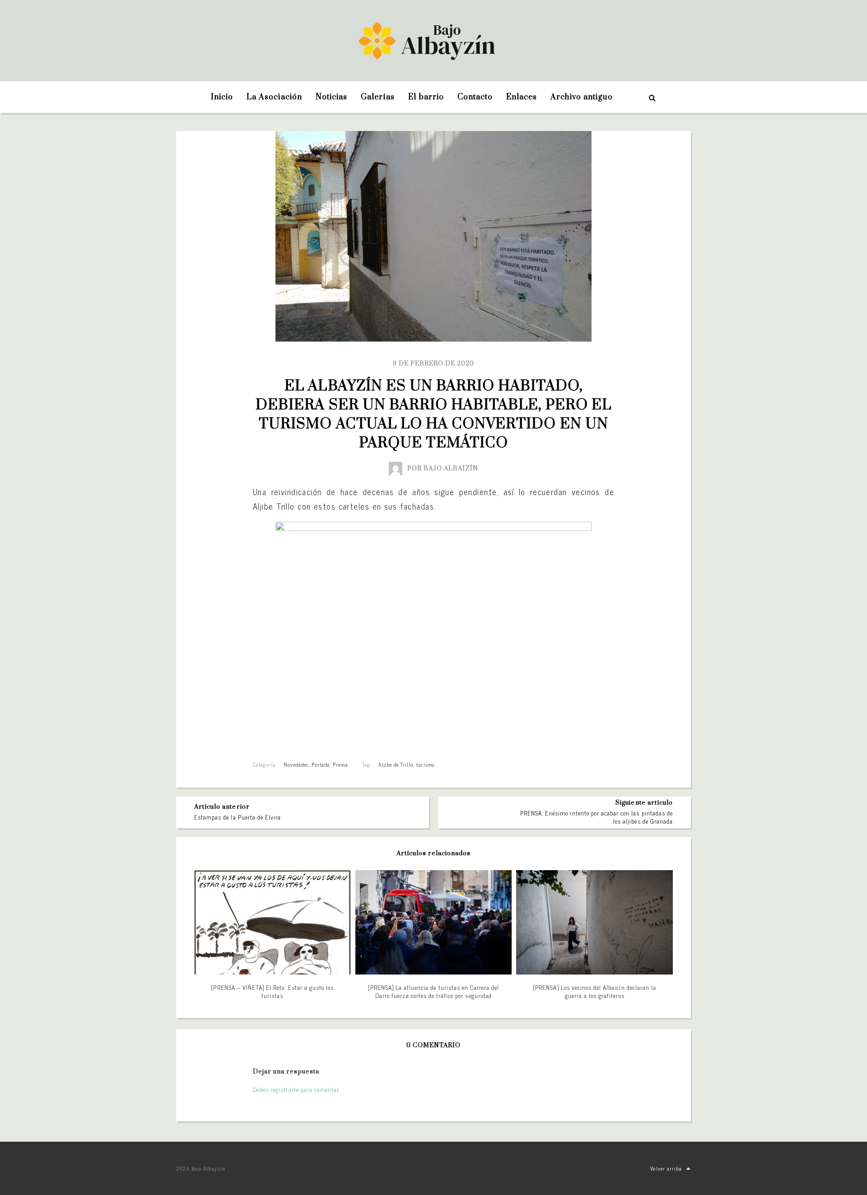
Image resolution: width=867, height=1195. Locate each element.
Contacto (475, 97)
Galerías (378, 97)
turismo (425, 764)
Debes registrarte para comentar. (296, 1089)
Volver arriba (666, 1168)
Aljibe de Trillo (396, 764)
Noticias (331, 97)
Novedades (296, 764)
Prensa (340, 764)
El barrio (425, 97)
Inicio (222, 97)
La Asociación (274, 97)
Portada (321, 764)
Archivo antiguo (581, 97)
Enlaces (521, 97)
